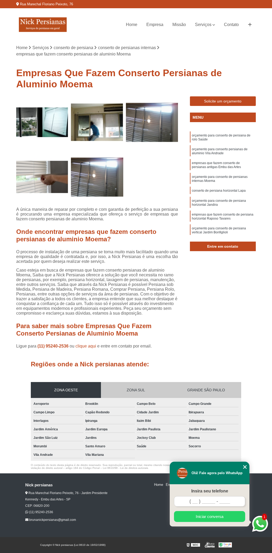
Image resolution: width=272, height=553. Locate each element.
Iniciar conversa (209, 516)
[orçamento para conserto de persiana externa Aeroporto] (97, 122)
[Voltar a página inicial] (42, 25)
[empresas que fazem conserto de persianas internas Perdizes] (152, 122)
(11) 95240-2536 (53, 346)
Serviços (203, 24)
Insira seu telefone (209, 491)
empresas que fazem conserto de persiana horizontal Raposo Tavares (222, 216)
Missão (179, 24)
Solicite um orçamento (222, 101)
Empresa (154, 24)
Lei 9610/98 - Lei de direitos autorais (125, 467)
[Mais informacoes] (250, 25)
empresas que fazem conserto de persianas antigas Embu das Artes (216, 165)
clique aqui (85, 346)
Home (131, 24)
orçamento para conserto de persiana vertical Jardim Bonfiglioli (219, 230)
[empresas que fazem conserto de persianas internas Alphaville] (97, 177)
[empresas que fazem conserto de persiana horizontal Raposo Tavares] (42, 122)
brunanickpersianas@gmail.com (52, 520)
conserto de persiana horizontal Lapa (219, 190)
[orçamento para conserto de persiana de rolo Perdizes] (42, 177)
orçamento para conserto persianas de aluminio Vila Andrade (220, 151)
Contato (231, 24)
